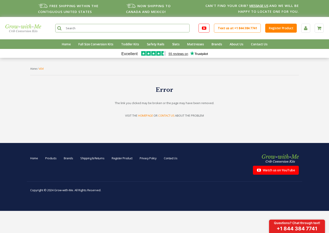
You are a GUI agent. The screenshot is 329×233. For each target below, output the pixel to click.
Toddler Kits (130, 44)
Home (66, 44)
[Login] (305, 28)
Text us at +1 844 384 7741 (237, 28)
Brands (217, 44)
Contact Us (259, 44)
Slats (175, 44)
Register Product (281, 28)
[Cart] (319, 28)
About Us (236, 44)
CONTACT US (166, 115)
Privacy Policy (148, 158)
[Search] (60, 28)
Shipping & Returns (92, 158)
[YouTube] (204, 28)
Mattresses (195, 44)
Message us (258, 5)
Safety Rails (155, 44)
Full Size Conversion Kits (95, 44)
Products (50, 158)
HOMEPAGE (145, 115)
